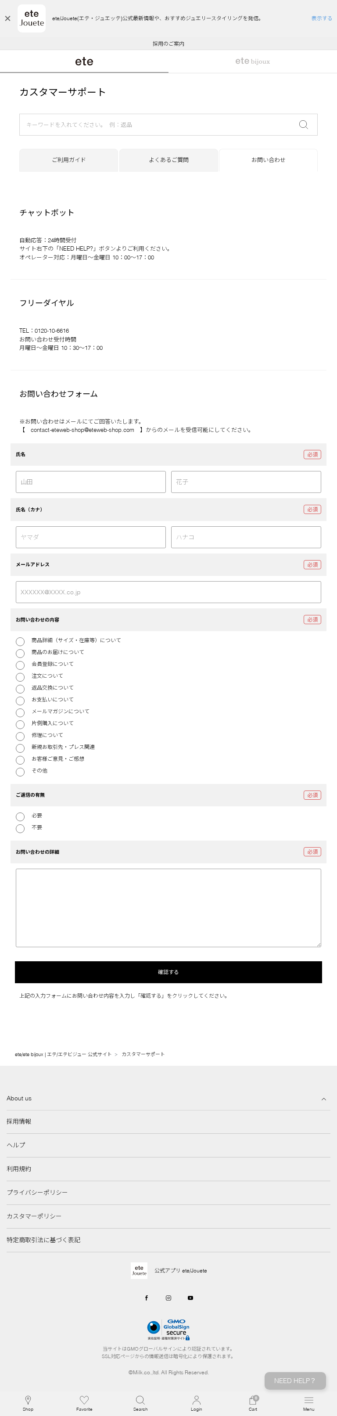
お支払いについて (53, 699)
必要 (37, 815)
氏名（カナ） (30, 510)
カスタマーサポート (143, 1054)
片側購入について (53, 723)
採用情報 (19, 1121)
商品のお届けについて (58, 652)
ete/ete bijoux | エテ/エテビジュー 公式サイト (63, 1054)
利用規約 (19, 1169)
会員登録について (53, 664)
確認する (168, 972)
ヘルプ (16, 1145)
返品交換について (53, 687)
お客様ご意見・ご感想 (58, 758)
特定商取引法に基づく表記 (43, 1240)
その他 (39, 770)
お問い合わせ (268, 159)
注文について (47, 675)
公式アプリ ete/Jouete (180, 1270)
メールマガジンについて (61, 711)
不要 (37, 827)
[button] (140, 1404)
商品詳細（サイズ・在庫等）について (76, 640)
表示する (322, 18)
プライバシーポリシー (37, 1193)
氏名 (20, 454)
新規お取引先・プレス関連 (63, 747)
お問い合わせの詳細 (37, 852)
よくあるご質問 (169, 159)
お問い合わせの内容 (37, 620)
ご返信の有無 (30, 795)
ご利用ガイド (69, 159)
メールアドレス (33, 564)
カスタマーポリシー (34, 1216)
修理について (47, 735)
